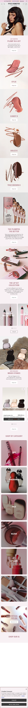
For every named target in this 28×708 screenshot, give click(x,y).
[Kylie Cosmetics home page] (14, 4)
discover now (14, 622)
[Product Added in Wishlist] (24, 4)
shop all (14, 331)
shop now (14, 50)
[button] (2, 4)
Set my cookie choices (14, 704)
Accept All (14, 700)
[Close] (26, 689)
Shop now (14, 85)
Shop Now (14, 242)
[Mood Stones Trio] (14, 398)
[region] (14, 697)
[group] (14, 1)
